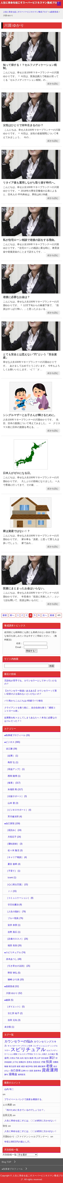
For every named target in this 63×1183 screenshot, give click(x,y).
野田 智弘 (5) (14, 972)
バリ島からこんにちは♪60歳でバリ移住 (23, 700)
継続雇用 (41, 1066)
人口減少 (51, 1054)
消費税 (55, 1062)
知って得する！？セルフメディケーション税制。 (30, 66)
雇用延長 (21, 1074)
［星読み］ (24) (13, 830)
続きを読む (53, 83)
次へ (45, 615)
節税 (35, 1066)
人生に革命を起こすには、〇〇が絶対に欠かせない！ (30, 1120)
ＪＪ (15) (12, 891)
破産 (18, 1066)
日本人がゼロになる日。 (18, 473)
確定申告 (29, 1066)
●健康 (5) (8, 1000)
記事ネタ (25, 1071)
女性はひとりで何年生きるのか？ (23, 125)
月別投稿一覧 (10, 1154)
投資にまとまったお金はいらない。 (24, 588)
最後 (52, 615)
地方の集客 (29, 1058)
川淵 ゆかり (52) (14, 993)
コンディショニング (41, 1046)
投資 (49, 1061)
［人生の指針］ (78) (16, 911)
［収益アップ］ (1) (15, 769)
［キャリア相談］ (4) (16, 857)
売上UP (37, 1058)
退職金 (13, 1074)
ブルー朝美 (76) (15, 918)
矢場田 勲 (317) (15, 789)
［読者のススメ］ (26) (17, 939)
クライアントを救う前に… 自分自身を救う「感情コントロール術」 (29, 709)
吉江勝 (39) (11, 748)
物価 (6, 1066)
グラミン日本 (26, 1046)
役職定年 (22, 1062)
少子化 (15, 1062)
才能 (43, 1062)
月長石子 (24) (14, 837)
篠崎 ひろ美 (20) (16, 979)
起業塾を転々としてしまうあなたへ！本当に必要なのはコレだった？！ (30, 719)
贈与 (6, 1074)
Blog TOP (6, 1162)
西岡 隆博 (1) (14, 776)
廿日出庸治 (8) (15, 904)
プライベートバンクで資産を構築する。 (24, 1099)
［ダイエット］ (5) (15, 1006)
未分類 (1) (9, 1027)
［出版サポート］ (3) (16, 796)
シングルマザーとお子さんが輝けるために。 (30, 415)
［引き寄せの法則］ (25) (18, 966)
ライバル (37, 1054)
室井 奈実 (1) (14, 925)
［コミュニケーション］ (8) (19, 898)
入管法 (12, 1058)
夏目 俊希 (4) (14, 864)
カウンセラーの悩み (18, 1041)
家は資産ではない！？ (16, 531)
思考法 (29, 1062)
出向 (22, 1058)
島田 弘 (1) (13, 762)
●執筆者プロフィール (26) (17, 735)
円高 (17, 1058)
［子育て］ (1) (13, 871)
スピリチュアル (28, 1049)
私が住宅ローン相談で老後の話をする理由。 (30, 239)
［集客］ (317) (13, 783)
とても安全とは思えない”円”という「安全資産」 (30, 356)
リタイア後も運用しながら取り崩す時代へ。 (30, 182)
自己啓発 (16, 1070)
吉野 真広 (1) (14, 932)
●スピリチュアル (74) (14, 952)
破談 (23, 1066)
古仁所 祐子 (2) (15, 1013)
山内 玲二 (9, 1089)
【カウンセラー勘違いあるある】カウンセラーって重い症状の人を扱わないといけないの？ (30, 692)
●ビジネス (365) (12, 742)
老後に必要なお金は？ (16, 297)
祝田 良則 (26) (15, 945)
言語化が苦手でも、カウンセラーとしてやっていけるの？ (30, 682)
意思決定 (36, 1062)
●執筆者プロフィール (12, 1169)
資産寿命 (37, 1071)
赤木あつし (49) (13, 959)
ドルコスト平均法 (25, 1054)
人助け (44, 1054)
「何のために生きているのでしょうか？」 (25, 1110)
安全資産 (45, 1058)
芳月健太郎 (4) (15, 816)
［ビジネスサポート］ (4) (18, 810)
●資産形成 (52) (11, 986)
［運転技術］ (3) (14, 844)
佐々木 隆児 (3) (15, 850)
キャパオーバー (14, 1046)
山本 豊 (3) (13, 803)
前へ (12, 615)
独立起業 (12, 1066)
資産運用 (50, 1070)
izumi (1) (12, 877)
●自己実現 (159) (12, 823)
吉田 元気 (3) (14, 1020)
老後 (49, 1066)
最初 (5, 615)
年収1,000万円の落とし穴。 (18, 1141)
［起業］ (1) (12, 755)
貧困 (31, 1071)
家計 (52, 1057)
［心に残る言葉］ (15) (17, 884)
